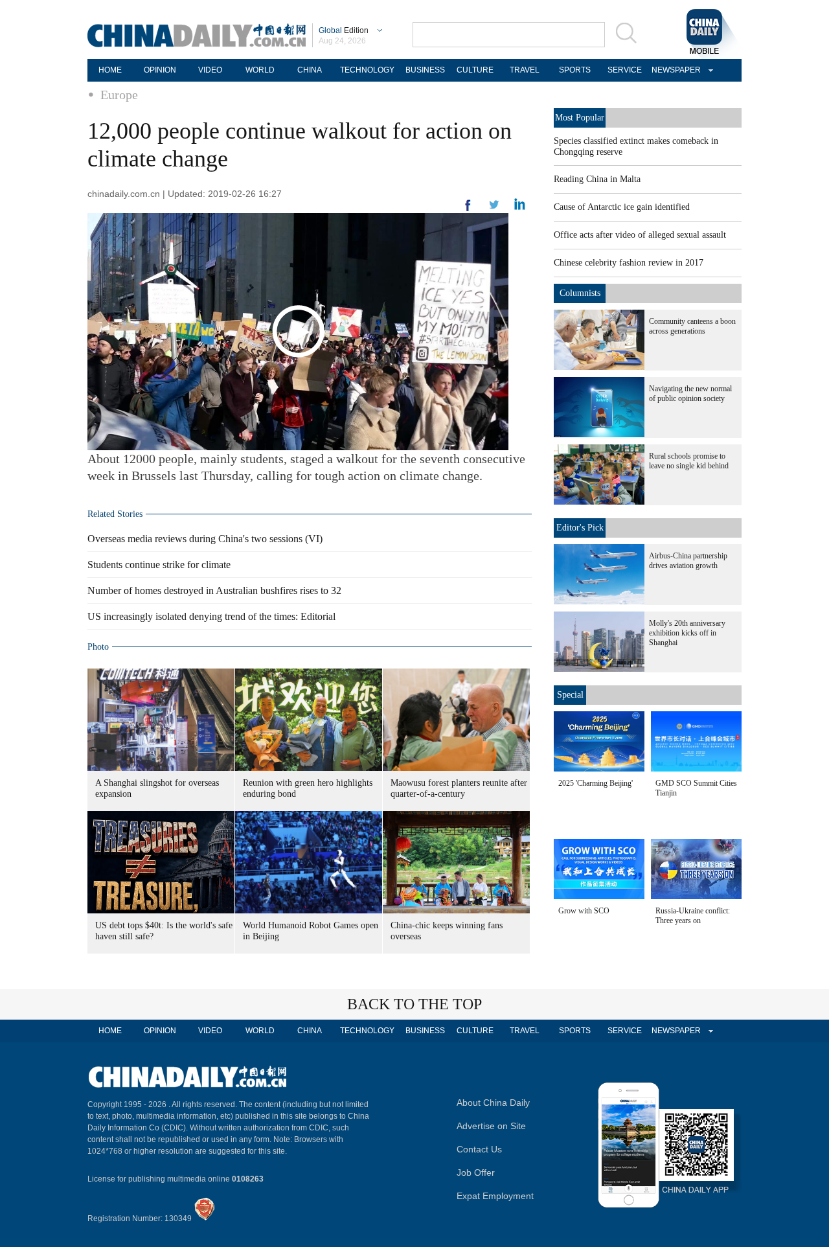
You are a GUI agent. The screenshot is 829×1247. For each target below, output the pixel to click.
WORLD (260, 69)
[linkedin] (494, 208)
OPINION (160, 69)
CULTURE (475, 69)
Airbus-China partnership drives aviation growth (688, 560)
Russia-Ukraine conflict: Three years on (692, 915)
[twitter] (519, 207)
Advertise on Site (491, 1126)
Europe (119, 94)
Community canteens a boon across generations (692, 326)
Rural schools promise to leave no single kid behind (689, 461)
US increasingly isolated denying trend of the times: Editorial (211, 616)
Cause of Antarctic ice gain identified (622, 207)
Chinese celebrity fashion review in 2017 (628, 263)
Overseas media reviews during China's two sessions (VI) (205, 538)
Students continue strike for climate (159, 564)
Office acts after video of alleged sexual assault (640, 235)
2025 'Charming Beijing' (595, 783)
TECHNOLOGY (367, 69)
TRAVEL (524, 69)
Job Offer (476, 1172)
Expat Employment (495, 1196)
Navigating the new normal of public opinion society (690, 393)
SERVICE (625, 69)
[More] (468, 210)
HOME (110, 69)
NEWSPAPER (674, 69)
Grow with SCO (583, 910)
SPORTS (575, 69)
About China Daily (493, 1102)
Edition (344, 30)
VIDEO (210, 69)
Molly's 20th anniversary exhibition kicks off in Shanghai (687, 633)
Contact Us (479, 1149)
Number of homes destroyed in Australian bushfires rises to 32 (214, 590)
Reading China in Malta (597, 179)
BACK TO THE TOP (414, 1004)
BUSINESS (425, 69)
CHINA (309, 69)
